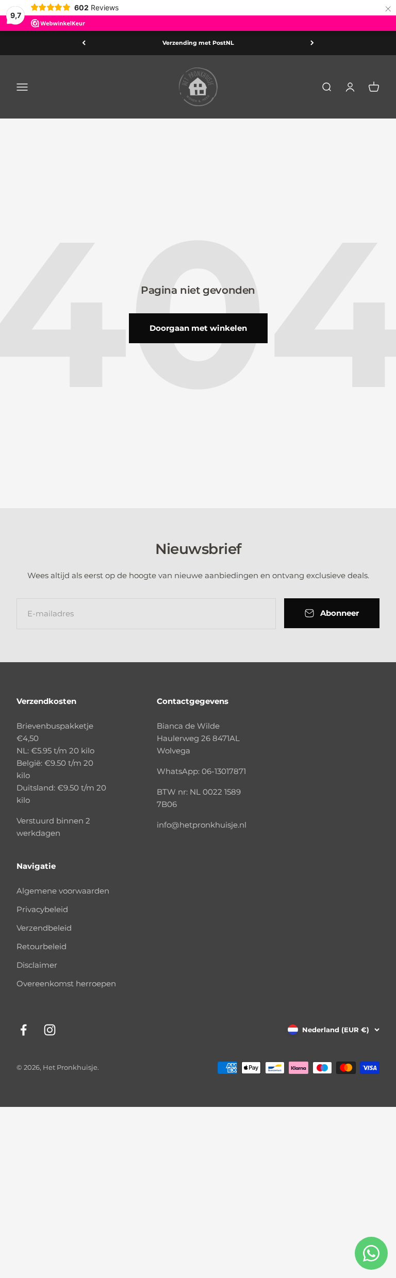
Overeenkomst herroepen (66, 983)
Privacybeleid (42, 909)
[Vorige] (84, 43)
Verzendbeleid (44, 928)
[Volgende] (312, 43)
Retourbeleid (41, 946)
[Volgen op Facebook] (23, 1030)
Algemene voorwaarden (62, 891)
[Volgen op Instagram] (50, 1030)
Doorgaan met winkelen (198, 328)
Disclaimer (36, 965)
